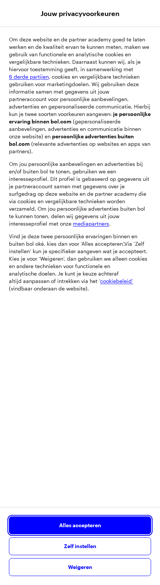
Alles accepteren (80, 525)
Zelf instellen (80, 546)
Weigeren (80, 567)
